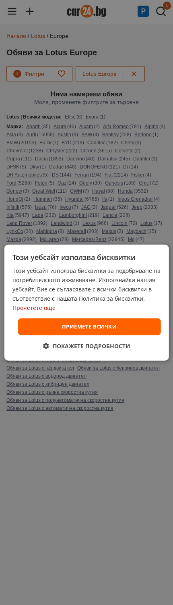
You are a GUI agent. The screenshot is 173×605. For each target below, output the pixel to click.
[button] (86, 346)
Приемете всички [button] (89, 326)
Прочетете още (34, 308)
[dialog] (86, 302)
